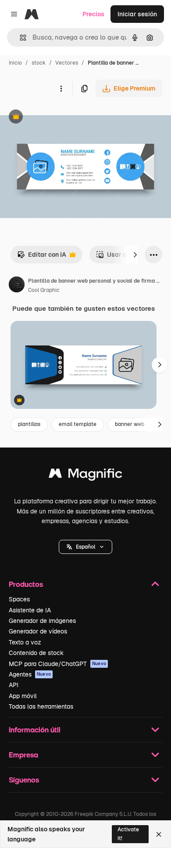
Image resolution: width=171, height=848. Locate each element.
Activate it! (128, 833)
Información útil (35, 729)
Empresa (23, 754)
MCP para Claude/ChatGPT (57, 664)
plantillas (29, 424)
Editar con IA (41, 257)
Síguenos (24, 779)
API (13, 685)
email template (77, 424)
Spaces (19, 599)
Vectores (66, 62)
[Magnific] (85, 475)
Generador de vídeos (38, 631)
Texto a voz (25, 642)
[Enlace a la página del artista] (17, 286)
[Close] (159, 834)
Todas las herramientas (41, 706)
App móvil (23, 696)
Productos (26, 584)
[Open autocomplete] (19, 37)
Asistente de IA (30, 610)
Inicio (15, 62)
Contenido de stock (36, 653)
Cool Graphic (44, 290)
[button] (85, 547)
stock (39, 62)
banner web (129, 424)
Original (56, 117)
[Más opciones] (61, 88)
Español (85, 546)
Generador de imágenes (42, 621)
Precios (93, 14)
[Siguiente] (135, 254)
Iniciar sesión (137, 14)
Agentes (30, 674)
